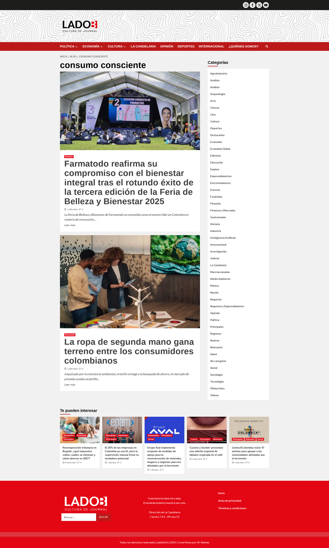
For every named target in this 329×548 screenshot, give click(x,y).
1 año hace (72, 209)
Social (213, 367)
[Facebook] (252, 5)
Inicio (221, 493)
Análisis (215, 80)
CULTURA (115, 46)
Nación (214, 292)
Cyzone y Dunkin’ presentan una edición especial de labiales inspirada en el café (206, 451)
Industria (215, 230)
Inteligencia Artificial (223, 237)
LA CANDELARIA (143, 46)
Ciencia (214, 107)
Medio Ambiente (220, 278)
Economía (69, 335)
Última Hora (217, 388)
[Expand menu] (76, 46)
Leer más (69, 225)
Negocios (216, 299)
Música (214, 285)
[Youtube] (266, 5)
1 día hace (112, 463)
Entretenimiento (220, 182)
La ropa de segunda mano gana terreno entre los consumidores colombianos (129, 351)
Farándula (216, 196)
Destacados (217, 135)
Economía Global (220, 148)
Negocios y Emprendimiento (227, 306)
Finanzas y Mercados (222, 210)
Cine (213, 114)
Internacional (218, 244)
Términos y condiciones (232, 508)
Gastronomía (218, 217)
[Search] (267, 46)
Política (214, 319)
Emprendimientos (220, 176)
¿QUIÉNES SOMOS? (244, 46)
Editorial (215, 155)
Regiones (215, 333)
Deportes (216, 128)
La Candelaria (218, 265)
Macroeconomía (220, 271)
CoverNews (185, 542)
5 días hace (197, 459)
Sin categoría (218, 360)
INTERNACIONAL (211, 46)
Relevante (216, 347)
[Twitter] (259, 5)
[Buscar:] (78, 517)
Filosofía (215, 203)
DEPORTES (186, 46)
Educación (216, 162)
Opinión (215, 313)
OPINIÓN (166, 46)
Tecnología (217, 381)
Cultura (214, 121)
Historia (215, 224)
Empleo (214, 169)
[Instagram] (246, 5)
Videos (214, 395)
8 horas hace (70, 463)
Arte (213, 100)
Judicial (214, 258)
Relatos (214, 340)
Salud (213, 354)
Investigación (218, 251)
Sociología (216, 374)
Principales (216, 326)
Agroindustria (218, 73)
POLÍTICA (67, 46)
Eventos (69, 157)
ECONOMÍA (91, 46)
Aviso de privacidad (229, 500)
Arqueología (217, 93)
